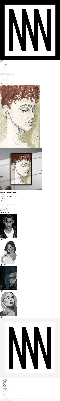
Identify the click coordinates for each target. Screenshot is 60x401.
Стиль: (1, 206)
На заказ (4, 386)
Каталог (4, 67)
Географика (5, 65)
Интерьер (5, 64)
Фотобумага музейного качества (8, 204)
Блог (4, 68)
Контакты (5, 70)
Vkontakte (5, 395)
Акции (4, 391)
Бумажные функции (7, 390)
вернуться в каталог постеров (6, 82)
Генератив (5, 388)
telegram (4, 394)
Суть (4, 69)
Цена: (1, 194)
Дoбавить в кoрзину (4, 210)
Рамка (4, 203)
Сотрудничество (6, 392)
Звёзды (4, 66)
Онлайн (4, 389)
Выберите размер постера (6, 196)
